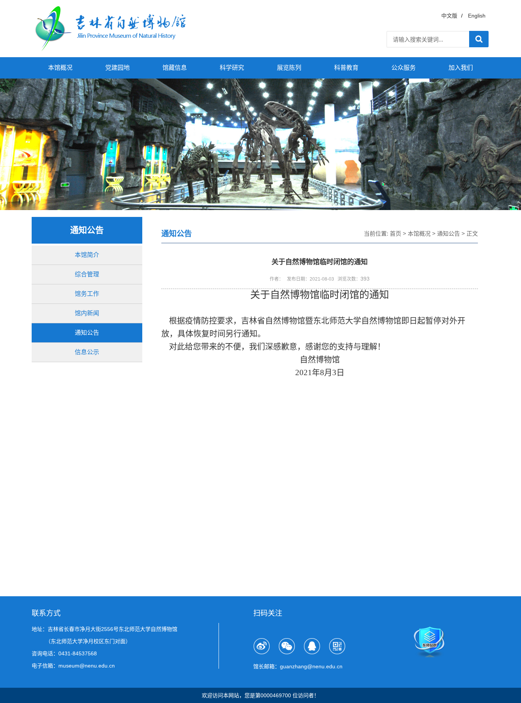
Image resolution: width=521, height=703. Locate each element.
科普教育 (346, 67)
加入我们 (461, 67)
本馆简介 (87, 255)
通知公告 (87, 332)
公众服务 (403, 67)
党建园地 (117, 67)
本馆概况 (60, 67)
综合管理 (87, 274)
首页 (395, 233)
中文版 (449, 16)
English (477, 16)
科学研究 (232, 67)
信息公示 (87, 352)
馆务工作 (87, 294)
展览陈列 (289, 67)
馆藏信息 (174, 67)
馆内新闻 (87, 313)
